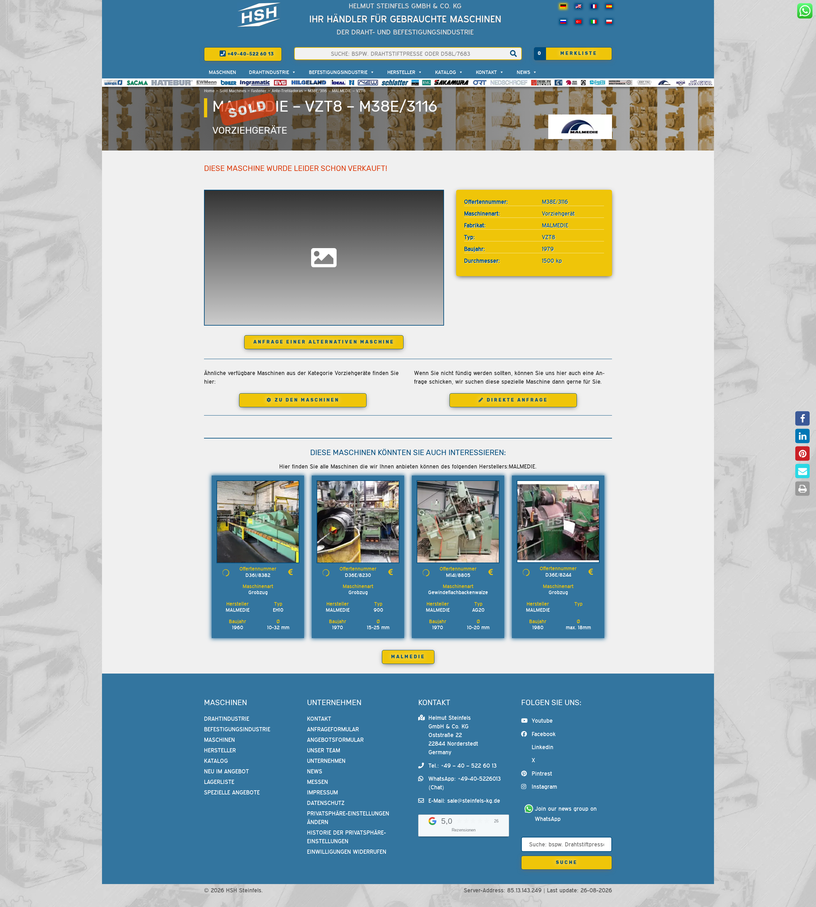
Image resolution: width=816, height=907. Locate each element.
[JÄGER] (700, 82)
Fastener (258, 90)
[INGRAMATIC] (255, 82)
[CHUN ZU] (541, 82)
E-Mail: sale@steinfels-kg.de (464, 800)
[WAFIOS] (113, 82)
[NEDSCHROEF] (509, 82)
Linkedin (542, 747)
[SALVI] (415, 82)
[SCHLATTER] (395, 82)
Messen (317, 781)
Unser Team (323, 750)
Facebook (544, 734)
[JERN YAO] (644, 82)
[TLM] (558, 82)
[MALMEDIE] (664, 82)
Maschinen (222, 72)
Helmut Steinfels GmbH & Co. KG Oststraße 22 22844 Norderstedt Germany (453, 735)
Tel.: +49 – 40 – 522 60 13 (462, 765)
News (523, 72)
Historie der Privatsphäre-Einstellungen (346, 836)
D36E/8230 (358, 575)
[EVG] (280, 82)
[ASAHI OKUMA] (571, 82)
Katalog (445, 72)
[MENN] (206, 82)
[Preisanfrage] (290, 572)
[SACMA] (137, 82)
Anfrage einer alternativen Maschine (323, 342)
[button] (802, 418)
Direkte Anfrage (517, 400)
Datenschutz (326, 803)
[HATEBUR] (172, 82)
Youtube (542, 720)
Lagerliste (219, 781)
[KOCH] (680, 82)
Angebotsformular (335, 739)
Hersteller (401, 72)
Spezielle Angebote (232, 792)
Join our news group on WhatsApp (567, 813)
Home (209, 90)
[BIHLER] (229, 82)
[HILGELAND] (308, 82)
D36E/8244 (558, 575)
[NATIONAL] (351, 82)
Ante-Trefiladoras (287, 90)
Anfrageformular (333, 729)
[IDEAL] (338, 82)
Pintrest (542, 773)
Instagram (544, 786)
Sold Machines (233, 90)
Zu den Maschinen (307, 400)
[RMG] (426, 82)
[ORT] (479, 82)
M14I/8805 (458, 575)
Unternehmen (326, 760)
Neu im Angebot (226, 771)
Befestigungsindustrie (338, 72)
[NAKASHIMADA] (368, 82)
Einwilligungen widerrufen (346, 851)
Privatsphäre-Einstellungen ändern (348, 817)
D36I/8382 (257, 575)
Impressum (322, 792)
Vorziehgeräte (249, 130)
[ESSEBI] (597, 82)
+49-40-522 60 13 (250, 54)
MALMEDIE (408, 657)
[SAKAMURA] (451, 82)
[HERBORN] (620, 82)
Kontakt (486, 72)
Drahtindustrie (269, 72)
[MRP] (583, 82)
